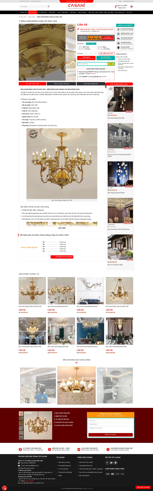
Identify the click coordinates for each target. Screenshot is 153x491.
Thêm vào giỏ (108, 53)
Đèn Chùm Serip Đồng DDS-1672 (87, 346)
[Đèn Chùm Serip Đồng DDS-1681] (90, 290)
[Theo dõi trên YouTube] (111, 463)
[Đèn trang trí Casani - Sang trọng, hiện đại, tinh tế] (76, 6)
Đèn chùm (32, 12)
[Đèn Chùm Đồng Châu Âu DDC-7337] (119, 290)
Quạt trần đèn (62, 12)
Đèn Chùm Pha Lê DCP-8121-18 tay (118, 229)
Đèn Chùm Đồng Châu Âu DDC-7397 (30, 346)
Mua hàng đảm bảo (35, 1)
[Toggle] (53, 256)
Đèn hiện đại (42, 12)
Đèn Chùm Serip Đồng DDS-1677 (58, 306)
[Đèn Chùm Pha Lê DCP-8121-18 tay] (120, 210)
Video (120, 1)
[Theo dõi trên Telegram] (116, 463)
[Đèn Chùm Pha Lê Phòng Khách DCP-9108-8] (120, 135)
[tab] (32, 83)
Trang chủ (24, 12)
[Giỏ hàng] (131, 7)
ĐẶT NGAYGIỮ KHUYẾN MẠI (107, 38)
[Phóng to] (73, 78)
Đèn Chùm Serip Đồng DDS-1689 (58, 346)
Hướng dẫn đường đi (128, 1)
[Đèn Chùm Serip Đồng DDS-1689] (61, 331)
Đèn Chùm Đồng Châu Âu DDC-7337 (117, 306)
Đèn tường (82, 12)
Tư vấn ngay (106, 58)
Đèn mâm (52, 12)
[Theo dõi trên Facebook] (107, 463)
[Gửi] (48, 6)
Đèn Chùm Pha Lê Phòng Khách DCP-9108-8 (119, 155)
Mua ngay (86, 58)
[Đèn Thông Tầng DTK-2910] (120, 174)
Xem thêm (62, 228)
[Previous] (22, 52)
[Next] (72, 52)
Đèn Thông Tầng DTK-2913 (116, 118)
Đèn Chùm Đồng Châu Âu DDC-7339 (30, 306)
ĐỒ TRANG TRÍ (119, 12)
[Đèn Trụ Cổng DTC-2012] (120, 247)
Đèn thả (91, 12)
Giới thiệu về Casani (24, 1)
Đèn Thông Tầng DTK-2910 (116, 192)
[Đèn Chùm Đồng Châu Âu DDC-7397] (32, 331)
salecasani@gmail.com (32, 465)
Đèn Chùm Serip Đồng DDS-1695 (116, 346)
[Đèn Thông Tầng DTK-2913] (120, 99)
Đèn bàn (73, 12)
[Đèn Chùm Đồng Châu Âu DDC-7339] (32, 290)
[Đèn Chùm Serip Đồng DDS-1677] (61, 290)
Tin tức (129, 12)
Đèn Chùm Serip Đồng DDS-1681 (87, 306)
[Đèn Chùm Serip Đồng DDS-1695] (119, 331)
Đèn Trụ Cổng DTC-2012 (115, 264)
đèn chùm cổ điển (33, 219)
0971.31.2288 (122, 5)
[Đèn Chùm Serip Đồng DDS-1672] (90, 331)
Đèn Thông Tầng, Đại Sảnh (104, 12)
